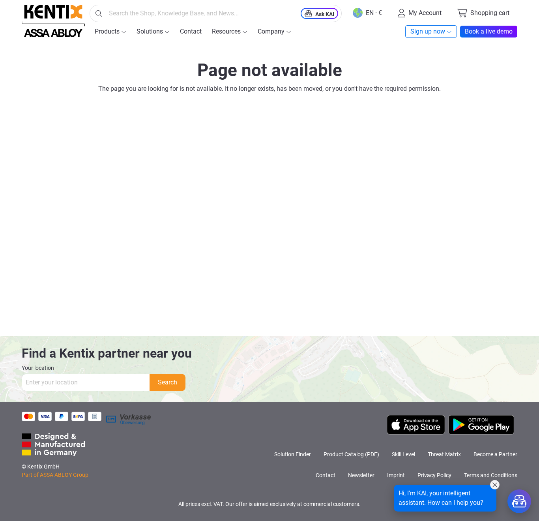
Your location (38, 368)
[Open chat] (519, 501)
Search (167, 382)
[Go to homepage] (53, 21)
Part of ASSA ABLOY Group (55, 475)
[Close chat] (495, 484)
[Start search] (99, 13)
